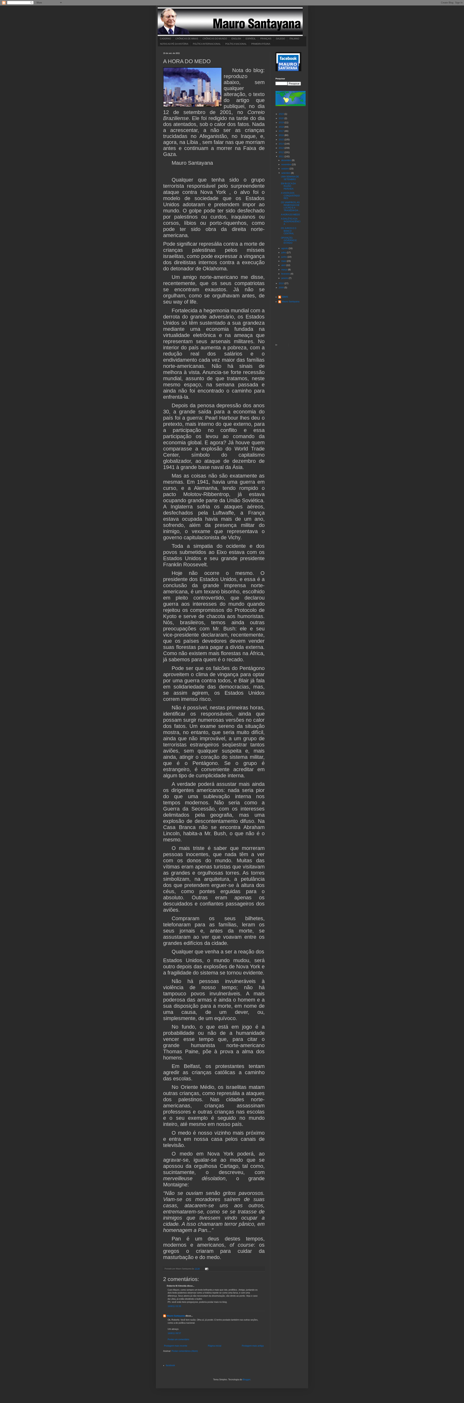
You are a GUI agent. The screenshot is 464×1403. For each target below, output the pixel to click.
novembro (286, 164)
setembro (286, 173)
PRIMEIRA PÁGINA (260, 44)
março (284, 269)
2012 (281, 152)
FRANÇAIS (265, 38)
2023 (281, 114)
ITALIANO (294, 38)
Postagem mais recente (175, 1346)
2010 (281, 283)
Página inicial (214, 1346)
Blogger (246, 1379)
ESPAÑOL (251, 38)
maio (284, 261)
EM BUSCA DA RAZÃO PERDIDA (288, 186)
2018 (281, 127)
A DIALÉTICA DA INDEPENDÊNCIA (290, 221)
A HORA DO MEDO (290, 214)
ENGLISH (236, 38)
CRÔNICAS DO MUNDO (215, 38)
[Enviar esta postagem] (206, 1269)
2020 (281, 118)
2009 (281, 287)
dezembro (286, 160)
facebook (170, 1365)
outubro (285, 168)
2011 (281, 156)
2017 (281, 131)
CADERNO (165, 38)
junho (284, 257)
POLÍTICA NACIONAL (236, 44)
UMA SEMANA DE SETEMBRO (290, 177)
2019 (281, 122)
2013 (281, 148)
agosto (285, 248)
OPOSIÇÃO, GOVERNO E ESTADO (289, 240)
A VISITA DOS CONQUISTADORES (290, 196)
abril (283, 265)
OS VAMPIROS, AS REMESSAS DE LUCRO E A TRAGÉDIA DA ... (290, 206)
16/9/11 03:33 (174, 1306)
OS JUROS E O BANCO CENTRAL (288, 231)
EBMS (285, 297)
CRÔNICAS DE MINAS (186, 38)
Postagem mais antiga (253, 1346)
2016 (281, 135)
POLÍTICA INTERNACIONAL (207, 44)
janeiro (285, 278)
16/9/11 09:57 (174, 1333)
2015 (281, 139)
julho (284, 252)
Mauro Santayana (176, 1316)
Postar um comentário (178, 1339)
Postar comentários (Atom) (185, 1351)
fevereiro (286, 274)
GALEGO (280, 38)
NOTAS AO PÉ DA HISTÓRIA (174, 44)
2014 (281, 144)
